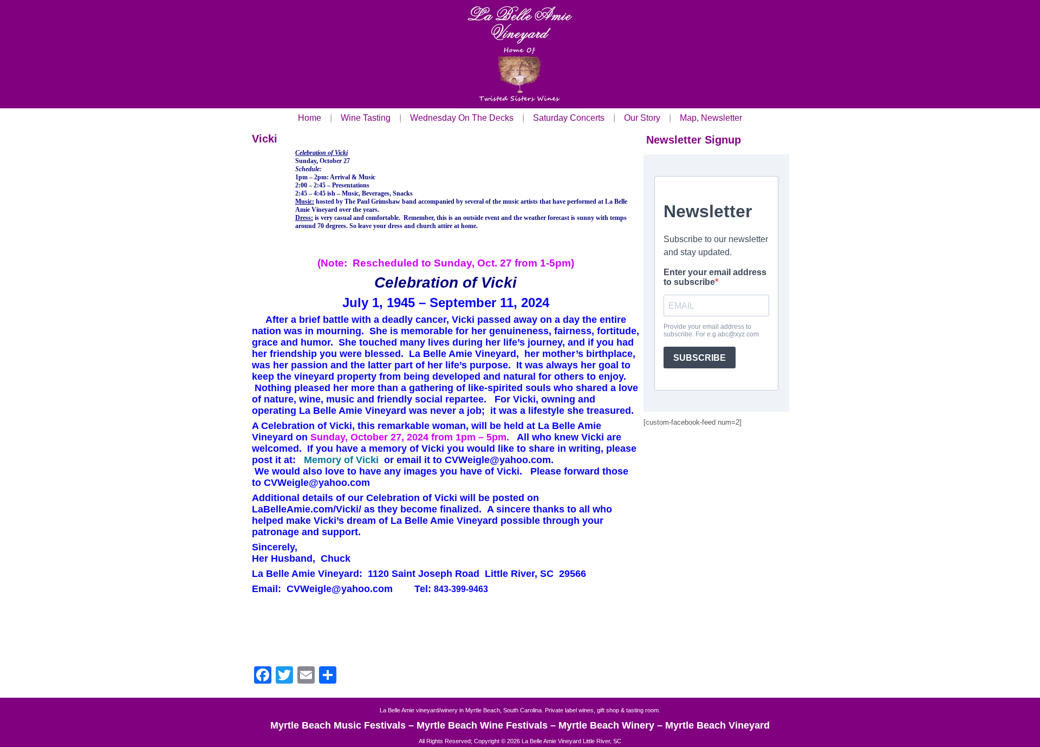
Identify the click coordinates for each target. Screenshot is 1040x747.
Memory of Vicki (341, 459)
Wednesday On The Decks (462, 117)
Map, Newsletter (711, 117)
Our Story (642, 117)
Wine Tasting (366, 117)
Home (309, 117)
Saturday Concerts (568, 117)
